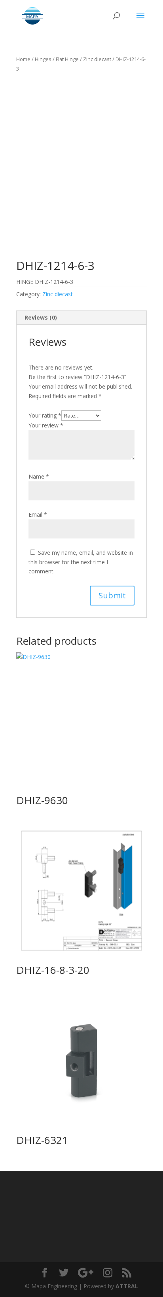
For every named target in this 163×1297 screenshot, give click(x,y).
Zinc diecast (97, 59)
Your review (45, 425)
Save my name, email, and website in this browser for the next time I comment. (80, 562)
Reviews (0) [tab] (41, 317)
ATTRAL (127, 1286)
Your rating (44, 415)
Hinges (43, 59)
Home (23, 59)
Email (37, 514)
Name (38, 476)
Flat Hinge (67, 59)
